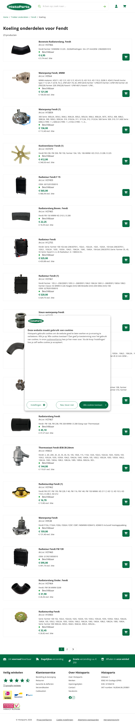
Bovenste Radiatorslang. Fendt (55, 41)
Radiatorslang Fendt (49, 416)
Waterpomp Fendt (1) (50, 109)
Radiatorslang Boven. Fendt (53, 208)
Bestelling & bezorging (46, 677)
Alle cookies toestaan (92, 405)
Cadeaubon (41, 691)
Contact (72, 687)
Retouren (40, 680)
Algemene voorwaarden (88, 719)
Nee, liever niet (67, 405)
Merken (72, 680)
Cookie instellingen (64, 719)
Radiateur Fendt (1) (49, 275)
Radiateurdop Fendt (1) (51, 484)
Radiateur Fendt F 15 (49, 177)
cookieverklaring (54, 339)
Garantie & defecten (45, 684)
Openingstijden (75, 684)
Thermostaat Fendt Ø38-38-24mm (56, 447)
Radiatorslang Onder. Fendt (53, 580)
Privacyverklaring (44, 719)
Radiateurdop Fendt (49, 611)
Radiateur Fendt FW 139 (51, 549)
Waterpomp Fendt (48, 517)
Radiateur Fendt (47, 239)
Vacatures (73, 691)
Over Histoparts (75, 677)
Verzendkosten (42, 687)
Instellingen (36, 405)
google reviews (12, 685)
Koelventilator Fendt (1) (51, 145)
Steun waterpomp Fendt (51, 312)
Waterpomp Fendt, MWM (52, 73)
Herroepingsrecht (111, 719)
